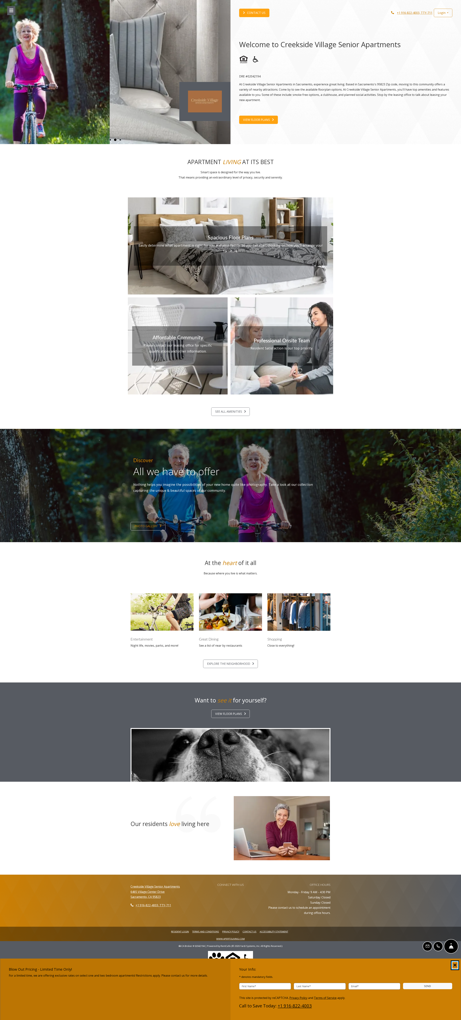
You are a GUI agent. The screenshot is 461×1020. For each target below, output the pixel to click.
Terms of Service (325, 998)
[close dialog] (455, 965)
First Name (249, 986)
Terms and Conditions (205, 931)
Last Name (303, 986)
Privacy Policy (230, 931)
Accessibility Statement (274, 931)
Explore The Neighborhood (229, 664)
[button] (443, 13)
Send (427, 986)
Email (355, 986)
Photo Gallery (146, 526)
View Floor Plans (257, 120)
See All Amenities (229, 412)
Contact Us (249, 931)
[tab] (110, 140)
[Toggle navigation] (11, 10)
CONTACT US (255, 13)
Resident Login (180, 931)
